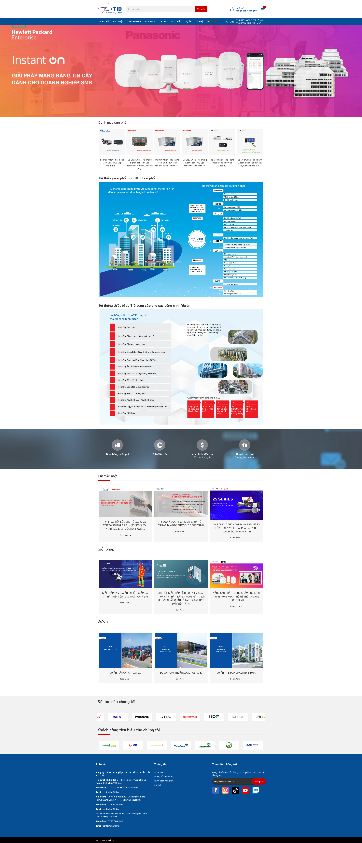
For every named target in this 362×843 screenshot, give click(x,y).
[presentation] (94, 144)
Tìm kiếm (201, 9)
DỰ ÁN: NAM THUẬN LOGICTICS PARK (181, 672)
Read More (126, 535)
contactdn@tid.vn (111, 825)
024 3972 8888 (116, 787)
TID (112, 840)
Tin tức (163, 21)
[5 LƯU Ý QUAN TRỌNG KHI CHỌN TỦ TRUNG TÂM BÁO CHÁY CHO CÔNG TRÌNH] (181, 501)
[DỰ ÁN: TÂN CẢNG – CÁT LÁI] (125, 650)
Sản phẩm (150, 21)
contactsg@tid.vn (111, 808)
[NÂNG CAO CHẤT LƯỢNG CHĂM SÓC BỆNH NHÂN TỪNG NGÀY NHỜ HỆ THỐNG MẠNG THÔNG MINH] (236, 574)
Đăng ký (252, 10)
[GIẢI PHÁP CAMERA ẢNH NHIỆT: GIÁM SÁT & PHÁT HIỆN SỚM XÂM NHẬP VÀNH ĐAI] (125, 574)
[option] (109, 716)
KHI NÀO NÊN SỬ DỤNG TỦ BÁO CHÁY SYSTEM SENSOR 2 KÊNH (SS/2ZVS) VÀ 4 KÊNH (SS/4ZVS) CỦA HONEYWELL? (125, 525)
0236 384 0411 (115, 821)
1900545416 (132, 787)
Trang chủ (103, 21)
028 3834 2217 (115, 804)
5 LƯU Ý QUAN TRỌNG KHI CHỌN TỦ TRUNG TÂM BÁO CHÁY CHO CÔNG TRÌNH (181, 523)
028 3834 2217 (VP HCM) (248, 23)
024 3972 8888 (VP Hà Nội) (250, 20)
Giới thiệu (118, 21)
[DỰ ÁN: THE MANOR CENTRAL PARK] (236, 650)
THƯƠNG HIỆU (134, 21)
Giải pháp (176, 21)
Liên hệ (199, 21)
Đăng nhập (240, 10)
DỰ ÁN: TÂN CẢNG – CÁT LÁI (126, 672)
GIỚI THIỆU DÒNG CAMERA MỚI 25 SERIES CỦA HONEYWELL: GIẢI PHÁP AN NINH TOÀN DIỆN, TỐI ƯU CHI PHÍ (236, 528)
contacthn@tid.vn (111, 792)
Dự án (188, 21)
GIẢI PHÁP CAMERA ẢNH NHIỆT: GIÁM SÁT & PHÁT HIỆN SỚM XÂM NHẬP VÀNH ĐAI (125, 594)
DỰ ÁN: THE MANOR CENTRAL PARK (236, 672)
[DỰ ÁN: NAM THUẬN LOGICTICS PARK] (181, 650)
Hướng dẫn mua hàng (164, 776)
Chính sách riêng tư (163, 780)
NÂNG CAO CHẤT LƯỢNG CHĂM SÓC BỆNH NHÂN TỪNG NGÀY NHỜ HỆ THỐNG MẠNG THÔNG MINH (236, 596)
